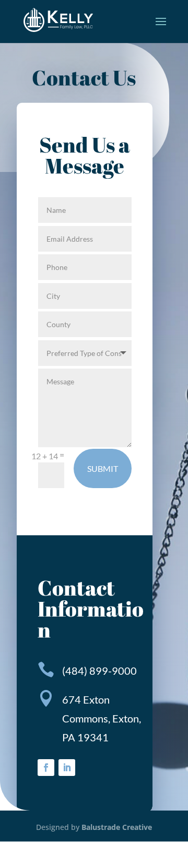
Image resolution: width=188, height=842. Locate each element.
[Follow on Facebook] (46, 767)
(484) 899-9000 (99, 670)
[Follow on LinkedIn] (66, 767)
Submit (102, 468)
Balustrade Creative (116, 827)
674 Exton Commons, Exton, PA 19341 (101, 718)
